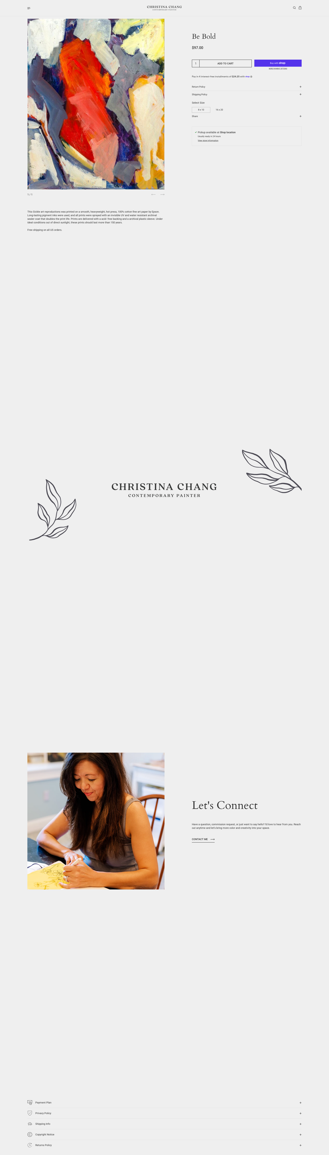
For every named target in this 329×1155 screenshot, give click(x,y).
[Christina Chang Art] (164, 8)
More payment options (278, 68)
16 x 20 (219, 109)
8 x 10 (201, 109)
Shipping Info (42, 1123)
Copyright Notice (44, 1134)
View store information (208, 141)
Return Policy (198, 87)
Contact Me (200, 839)
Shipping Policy (199, 94)
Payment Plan (43, 1102)
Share (195, 116)
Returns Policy (43, 1145)
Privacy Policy (43, 1113)
